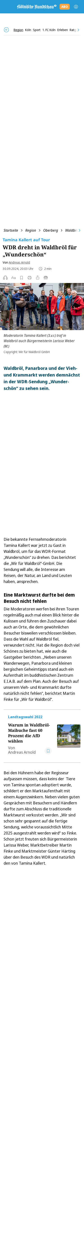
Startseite (11, 230)
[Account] (75, 7)
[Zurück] (6, 30)
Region (30, 230)
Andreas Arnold (19, 262)
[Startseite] (36, 7)
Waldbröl (72, 230)
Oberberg (50, 230)
